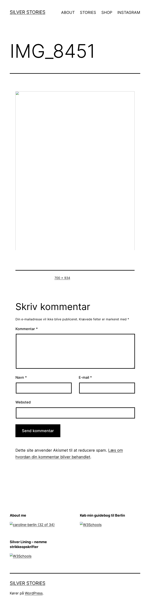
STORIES (88, 12)
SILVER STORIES (27, 12)
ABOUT (68, 12)
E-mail (85, 377)
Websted (23, 402)
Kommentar (26, 329)
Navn (21, 377)
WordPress (34, 593)
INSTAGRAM (128, 12)
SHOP (106, 12)
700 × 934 (62, 278)
